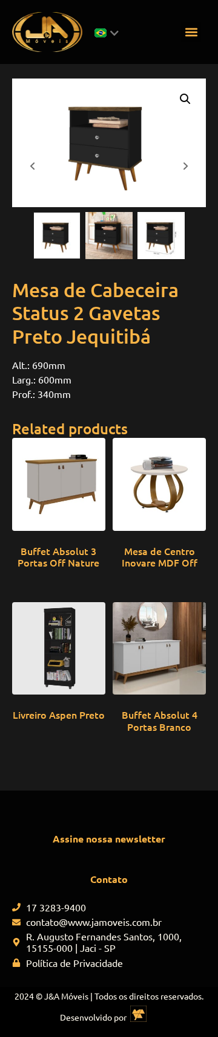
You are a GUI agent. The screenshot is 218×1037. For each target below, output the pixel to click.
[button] (191, 32)
